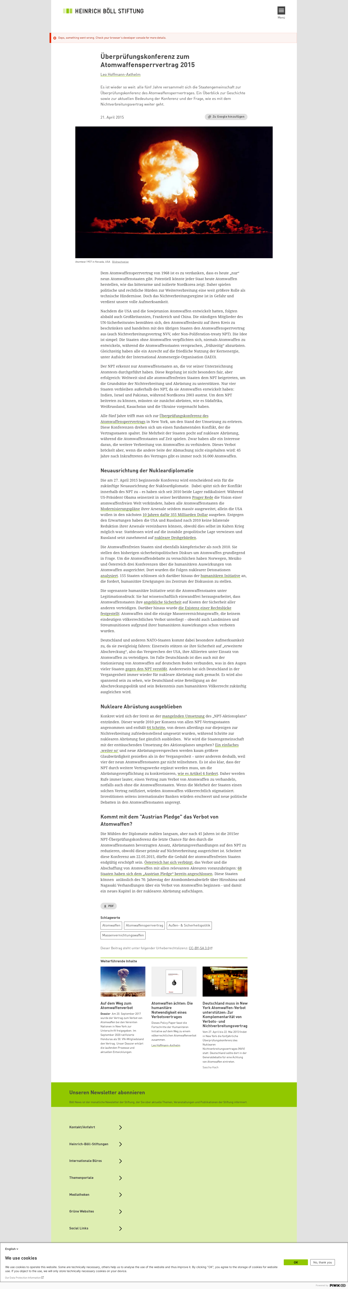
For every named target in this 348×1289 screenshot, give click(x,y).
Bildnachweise (120, 262)
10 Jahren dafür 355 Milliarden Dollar (175, 514)
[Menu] (281, 10)
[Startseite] (103, 10)
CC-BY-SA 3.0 (199, 948)
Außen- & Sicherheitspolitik (189, 925)
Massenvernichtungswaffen (123, 935)
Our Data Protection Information (23, 1277)
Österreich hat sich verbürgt (168, 862)
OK (296, 1262)
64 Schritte (156, 727)
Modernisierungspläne (120, 508)
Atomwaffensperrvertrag (144, 925)
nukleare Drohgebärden (175, 537)
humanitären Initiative (220, 575)
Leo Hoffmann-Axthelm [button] (120, 75)
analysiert (109, 575)
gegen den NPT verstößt (146, 668)
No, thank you (322, 1262)
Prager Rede (202, 497)
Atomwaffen (111, 925)
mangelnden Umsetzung (183, 716)
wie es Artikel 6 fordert (198, 773)
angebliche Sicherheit (162, 602)
